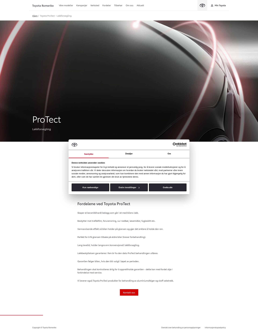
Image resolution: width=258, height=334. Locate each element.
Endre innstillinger (127, 187)
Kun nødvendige (90, 187)
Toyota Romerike (43, 5)
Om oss (129, 5)
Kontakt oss (129, 292)
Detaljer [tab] (129, 153)
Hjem (34, 15)
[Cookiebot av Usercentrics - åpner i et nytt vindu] (175, 145)
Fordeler (106, 5)
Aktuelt (140, 5)
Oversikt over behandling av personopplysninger (180, 327)
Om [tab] (169, 153)
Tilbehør (118, 5)
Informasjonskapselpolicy (215, 327)
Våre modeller (66, 5)
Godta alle (168, 187)
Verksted (94, 5)
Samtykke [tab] (88, 154)
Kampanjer (81, 5)
